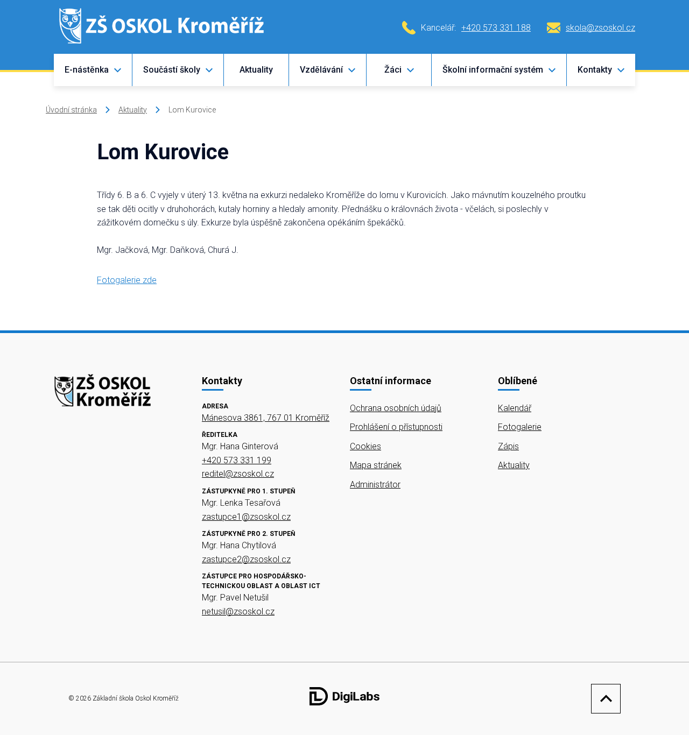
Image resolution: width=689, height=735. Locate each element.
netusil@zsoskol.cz (238, 611)
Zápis (508, 446)
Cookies (365, 446)
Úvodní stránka (71, 109)
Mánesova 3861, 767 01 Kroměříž (265, 418)
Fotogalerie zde (127, 280)
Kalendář (514, 408)
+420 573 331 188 (496, 28)
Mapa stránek (376, 465)
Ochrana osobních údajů (395, 408)
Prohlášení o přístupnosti (396, 427)
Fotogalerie (520, 427)
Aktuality (256, 70)
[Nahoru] (603, 698)
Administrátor (375, 484)
